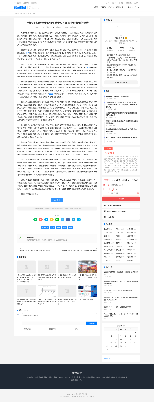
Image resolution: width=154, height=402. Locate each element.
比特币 (108, 229)
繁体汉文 (107, 358)
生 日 (106, 193)
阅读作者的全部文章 (121, 82)
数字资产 (108, 239)
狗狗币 (131, 260)
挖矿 (119, 243)
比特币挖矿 (132, 239)
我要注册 (26, 3)
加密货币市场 (109, 246)
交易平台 (131, 243)
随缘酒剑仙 (30, 237)
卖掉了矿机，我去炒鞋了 (86, 299)
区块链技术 (109, 243)
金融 (58, 227)
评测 (118, 236)
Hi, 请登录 (17, 3)
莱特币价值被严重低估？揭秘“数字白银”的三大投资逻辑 (67, 301)
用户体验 (120, 257)
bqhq (29, 13)
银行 (27, 53)
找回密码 (34, 3)
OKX (119, 246)
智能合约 (131, 253)
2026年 (131, 250)
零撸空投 (119, 7)
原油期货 (45, 227)
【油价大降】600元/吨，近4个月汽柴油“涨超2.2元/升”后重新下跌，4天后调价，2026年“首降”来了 (122, 60)
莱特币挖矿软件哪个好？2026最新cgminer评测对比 (34, 250)
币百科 (103, 7)
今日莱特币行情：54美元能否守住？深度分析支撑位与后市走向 (26, 301)
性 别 (106, 189)
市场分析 (120, 250)
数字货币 (132, 232)
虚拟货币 (131, 236)
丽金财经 (20, 7)
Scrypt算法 (109, 250)
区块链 (120, 229)
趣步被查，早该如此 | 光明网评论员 (118, 55)
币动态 (111, 7)
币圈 (107, 236)
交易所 (128, 7)
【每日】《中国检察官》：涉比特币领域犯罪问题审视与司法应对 (47, 301)
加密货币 (132, 229)
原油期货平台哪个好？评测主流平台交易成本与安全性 (79, 250)
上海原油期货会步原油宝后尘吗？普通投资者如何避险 (57, 22)
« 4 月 (106, 350)
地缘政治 (131, 257)
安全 (118, 260)
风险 (51, 94)
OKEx (119, 232)
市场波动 (120, 253)
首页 (96, 7)
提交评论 (92, 323)
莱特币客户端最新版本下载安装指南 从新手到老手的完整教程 (47, 277)
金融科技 (108, 253)
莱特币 (108, 232)
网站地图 (84, 394)
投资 (88, 67)
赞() (73, 27)
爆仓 (107, 257)
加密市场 (131, 246)
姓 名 (106, 185)
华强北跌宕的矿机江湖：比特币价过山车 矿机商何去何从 (87, 277)
